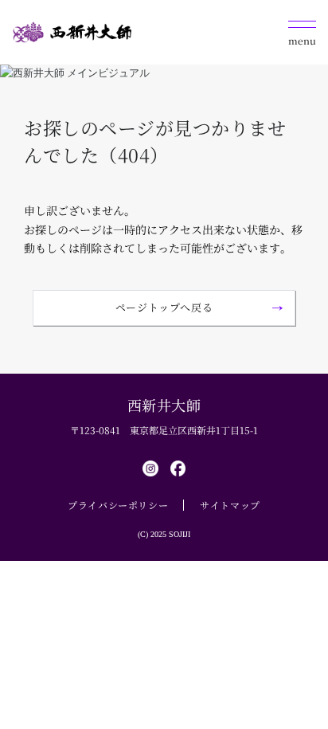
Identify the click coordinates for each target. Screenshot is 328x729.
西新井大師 (164, 404)
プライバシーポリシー (118, 504)
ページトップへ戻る (164, 307)
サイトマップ (230, 504)
